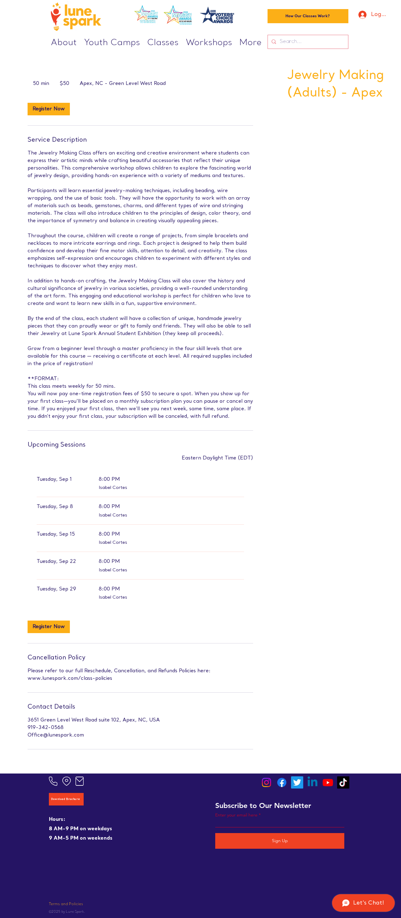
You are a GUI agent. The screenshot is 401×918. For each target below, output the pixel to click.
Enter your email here (236, 815)
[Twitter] (297, 782)
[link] (49, 109)
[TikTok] (343, 782)
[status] (217, 458)
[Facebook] (282, 782)
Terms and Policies (66, 904)
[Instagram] (266, 782)
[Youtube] (328, 782)
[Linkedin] (312, 782)
